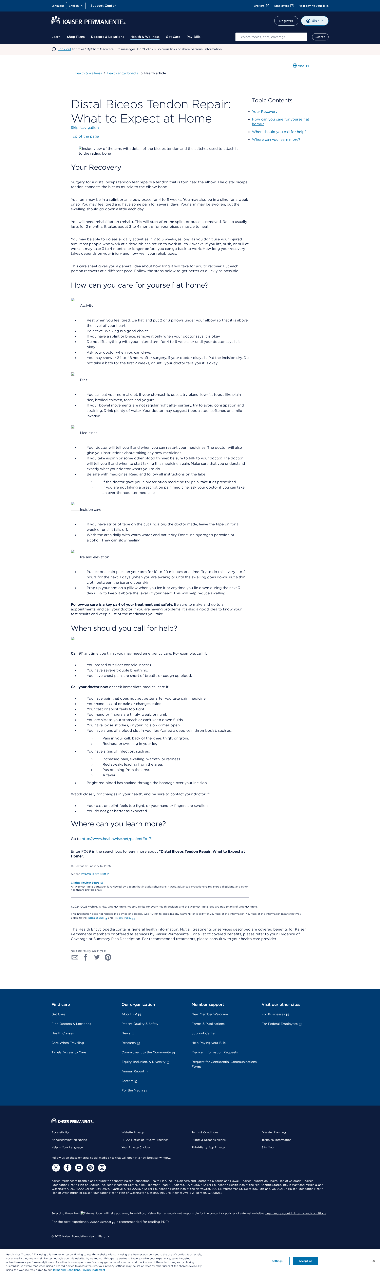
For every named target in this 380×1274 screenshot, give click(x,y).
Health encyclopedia (123, 73)
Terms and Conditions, (67, 1269)
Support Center (103, 6)
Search (320, 36)
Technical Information (277, 1139)
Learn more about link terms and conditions (295, 1213)
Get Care (173, 37)
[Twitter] (55, 1168)
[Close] (373, 1261)
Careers (127, 1081)
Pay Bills (193, 37)
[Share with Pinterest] (108, 957)
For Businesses (273, 1014)
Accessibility (60, 1132)
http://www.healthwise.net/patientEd (114, 839)
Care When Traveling (67, 1043)
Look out (64, 49)
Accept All (305, 1261)
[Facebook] (67, 1168)
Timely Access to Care (68, 1052)
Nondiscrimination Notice (69, 1139)
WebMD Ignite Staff (93, 873)
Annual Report (133, 1071)
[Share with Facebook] (86, 957)
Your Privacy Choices (136, 1147)
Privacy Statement (93, 1269)
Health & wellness (88, 73)
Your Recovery (265, 111)
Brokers (259, 5)
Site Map (268, 1147)
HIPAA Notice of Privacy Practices (145, 1139)
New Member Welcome (210, 1014)
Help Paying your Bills (209, 1043)
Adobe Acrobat (100, 1221)
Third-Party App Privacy (208, 1147)
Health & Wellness (145, 37)
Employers (281, 5)
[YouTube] (78, 1168)
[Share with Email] (75, 957)
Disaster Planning (274, 1132)
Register (286, 21)
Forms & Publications (208, 1024)
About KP (129, 1014)
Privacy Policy (122, 917)
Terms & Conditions (205, 1132)
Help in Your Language (67, 1147)
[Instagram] (101, 1168)
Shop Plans (76, 37)
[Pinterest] (90, 1168)
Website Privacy (133, 1132)
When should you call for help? (279, 132)
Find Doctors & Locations (71, 1024)
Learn (56, 37)
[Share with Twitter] (97, 957)
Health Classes (62, 1033)
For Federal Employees (280, 1024)
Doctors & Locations (107, 37)
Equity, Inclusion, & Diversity (143, 1062)
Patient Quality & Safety (140, 1024)
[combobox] (271, 37)
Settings (277, 1261)
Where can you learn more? (276, 139)
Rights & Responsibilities (209, 1139)
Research (129, 1043)
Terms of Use (95, 917)
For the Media (132, 1090)
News (126, 1033)
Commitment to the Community (146, 1052)
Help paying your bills (314, 5)
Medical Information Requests (215, 1052)
